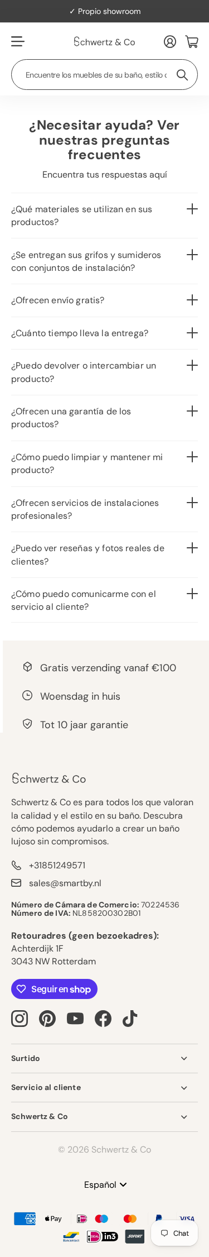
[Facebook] (103, 1018)
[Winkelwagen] (191, 41)
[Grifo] (130, 1018)
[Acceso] (170, 41)
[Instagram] (19, 1018)
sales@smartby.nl (65, 883)
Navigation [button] (17, 41)
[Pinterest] (47, 1018)
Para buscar (182, 74)
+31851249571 (57, 865)
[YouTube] (75, 1018)
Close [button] (104, 1058)
